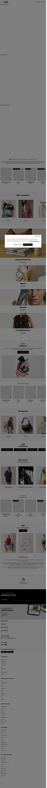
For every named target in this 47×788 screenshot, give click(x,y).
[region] (23, 241)
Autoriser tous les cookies (28, 244)
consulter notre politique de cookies (34, 241)
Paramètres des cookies (18, 244)
